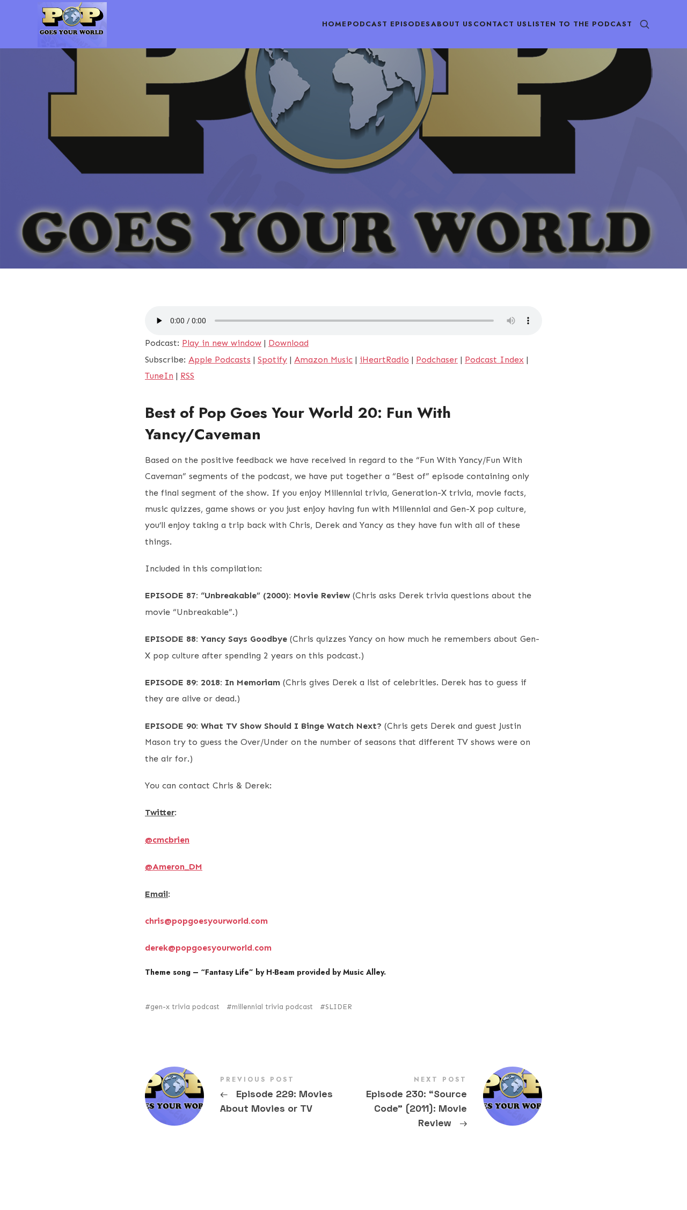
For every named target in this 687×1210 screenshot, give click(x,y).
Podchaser (437, 359)
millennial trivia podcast (272, 1006)
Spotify (272, 359)
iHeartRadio (384, 359)
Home (334, 24)
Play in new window (221, 343)
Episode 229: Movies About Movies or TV (244, 1096)
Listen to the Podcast (580, 24)
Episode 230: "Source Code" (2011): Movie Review (443, 1103)
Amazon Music (323, 359)
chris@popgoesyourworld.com (206, 921)
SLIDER (338, 1006)
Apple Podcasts (219, 359)
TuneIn (159, 376)
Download (288, 343)
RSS (187, 376)
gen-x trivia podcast (185, 1006)
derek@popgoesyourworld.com (208, 948)
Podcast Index (494, 359)
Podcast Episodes (388, 24)
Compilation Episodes (265, 188)
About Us (452, 24)
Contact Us (500, 24)
